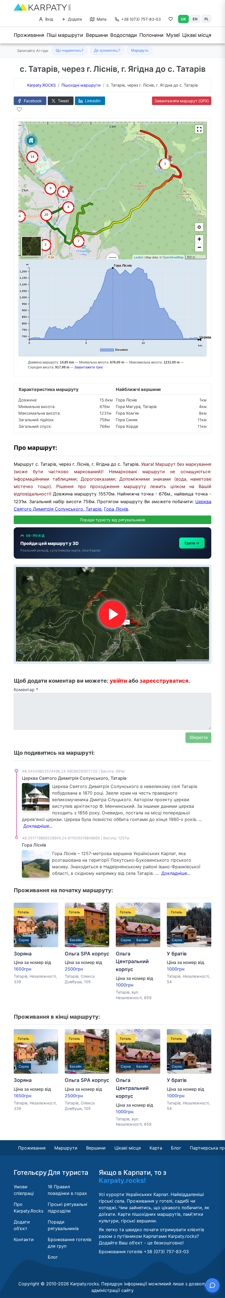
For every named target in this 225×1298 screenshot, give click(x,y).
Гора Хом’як (127, 413)
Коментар (26, 689)
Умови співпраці (24, 1190)
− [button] (199, 247)
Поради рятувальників (63, 1225)
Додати (74, 19)
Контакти (24, 1239)
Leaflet (138, 257)
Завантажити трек (88, 367)
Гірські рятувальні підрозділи (67, 1207)
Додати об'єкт (22, 1225)
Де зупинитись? (107, 50)
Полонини (151, 35)
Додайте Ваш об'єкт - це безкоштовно (140, 1242)
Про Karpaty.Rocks (28, 1207)
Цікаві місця (196, 35)
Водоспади (123, 35)
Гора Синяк (127, 419)
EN (195, 19)
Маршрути (139, 50)
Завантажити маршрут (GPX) (181, 100)
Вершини (97, 35)
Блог (176, 1148)
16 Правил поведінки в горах (67, 1190)
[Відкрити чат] (212, 1285)
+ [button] (199, 239)
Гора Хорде (127, 426)
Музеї (173, 35)
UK (183, 19)
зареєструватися (164, 680)
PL (206, 19)
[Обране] (170, 20)
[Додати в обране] (19, 109)
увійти (118, 680)
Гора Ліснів (126, 400)
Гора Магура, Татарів (136, 406)
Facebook (32, 100)
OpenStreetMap (173, 257)
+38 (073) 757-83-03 (141, 19)
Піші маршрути (65, 35)
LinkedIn (92, 100)
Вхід (48, 19)
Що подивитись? (69, 50)
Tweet (63, 100)
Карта (156, 1148)
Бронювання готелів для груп (69, 1243)
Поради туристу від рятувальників (112, 519)
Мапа (100, 19)
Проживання (29, 35)
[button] (199, 129)
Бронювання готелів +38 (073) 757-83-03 (144, 1251)
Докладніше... (37, 826)
